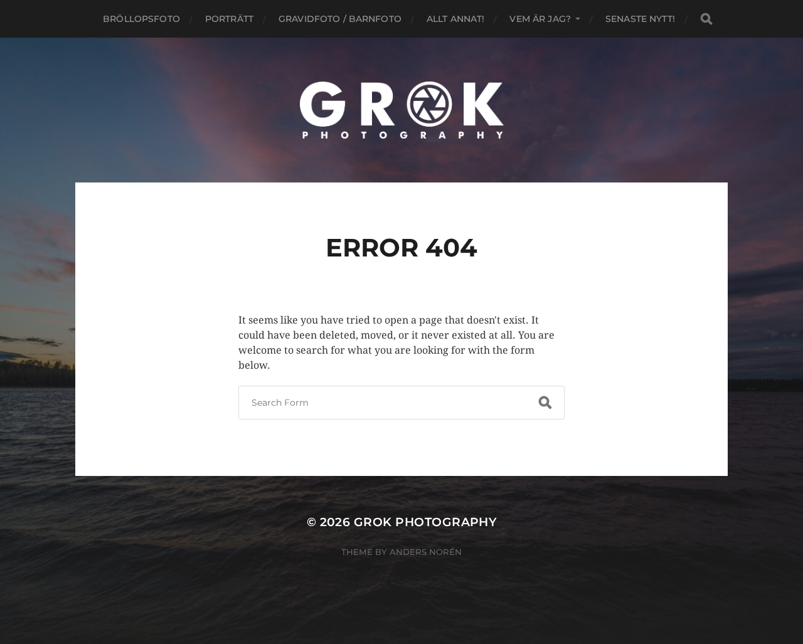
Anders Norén (426, 552)
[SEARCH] (706, 19)
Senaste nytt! (640, 18)
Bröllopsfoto (141, 18)
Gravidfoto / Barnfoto (340, 18)
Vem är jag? (540, 18)
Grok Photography (425, 522)
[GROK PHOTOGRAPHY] (402, 110)
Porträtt (229, 18)
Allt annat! (456, 18)
